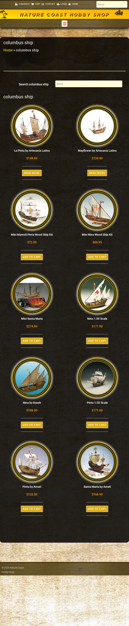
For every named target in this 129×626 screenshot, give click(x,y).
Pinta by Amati (32, 486)
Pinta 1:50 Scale (97, 402)
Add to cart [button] (32, 256)
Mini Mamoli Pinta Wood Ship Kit (32, 234)
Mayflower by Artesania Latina (97, 150)
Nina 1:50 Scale (97, 318)
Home (8, 50)
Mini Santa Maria (32, 318)
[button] (64, 23)
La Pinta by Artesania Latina (32, 150)
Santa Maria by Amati (97, 486)
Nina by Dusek (32, 402)
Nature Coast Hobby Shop (64, 14)
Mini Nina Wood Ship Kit (97, 234)
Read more (32, 172)
